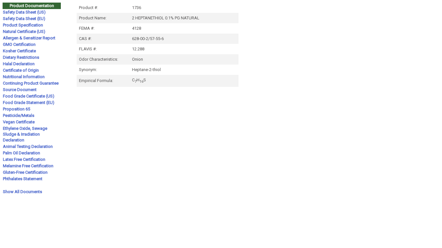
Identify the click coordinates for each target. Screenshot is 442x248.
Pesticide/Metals (18, 115)
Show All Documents (22, 191)
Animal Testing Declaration (28, 146)
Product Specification (23, 25)
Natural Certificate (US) (24, 31)
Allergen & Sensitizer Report (29, 38)
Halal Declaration (19, 63)
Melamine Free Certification (28, 165)
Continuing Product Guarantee (31, 83)
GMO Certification (19, 44)
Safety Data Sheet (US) (24, 12)
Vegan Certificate (19, 121)
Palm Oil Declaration (21, 152)
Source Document (20, 89)
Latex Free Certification (24, 159)
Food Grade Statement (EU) (28, 102)
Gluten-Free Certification (25, 172)
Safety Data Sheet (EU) (24, 18)
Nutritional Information (24, 76)
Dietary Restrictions (21, 57)
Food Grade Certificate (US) (28, 96)
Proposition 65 (16, 109)
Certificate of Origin (21, 70)
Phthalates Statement (22, 178)
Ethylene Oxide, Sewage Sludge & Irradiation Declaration (25, 134)
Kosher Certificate (19, 50)
